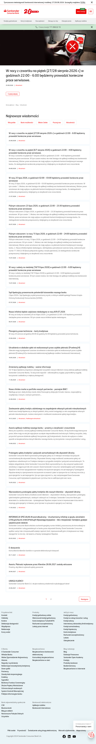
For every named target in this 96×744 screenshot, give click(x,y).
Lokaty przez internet (40, 626)
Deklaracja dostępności (9, 623)
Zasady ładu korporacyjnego (11, 674)
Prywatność (21, 730)
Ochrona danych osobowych (11, 688)
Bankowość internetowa (41, 708)
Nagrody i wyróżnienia (9, 663)
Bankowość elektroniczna (41, 702)
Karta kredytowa (70, 632)
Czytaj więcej (12, 93)
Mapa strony (81, 730)
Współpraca (5, 626)
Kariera (4, 620)
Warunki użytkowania (66, 730)
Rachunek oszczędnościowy (42, 623)
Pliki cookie (11, 730)
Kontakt (4, 615)
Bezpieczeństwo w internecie (74, 668)
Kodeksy (4, 677)
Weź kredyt (81, 11)
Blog (17, 105)
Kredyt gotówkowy (71, 615)
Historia (4, 660)
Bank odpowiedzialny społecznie (13, 702)
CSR (2, 705)
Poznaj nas (57, 122)
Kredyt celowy (69, 620)
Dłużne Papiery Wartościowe (12, 685)
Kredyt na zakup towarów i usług (76, 618)
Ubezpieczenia (66, 21)
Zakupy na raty (53, 21)
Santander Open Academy (73, 657)
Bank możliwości (27, 122)
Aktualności (23, 105)
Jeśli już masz (69, 612)
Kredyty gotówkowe (10, 21)
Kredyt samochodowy (72, 626)
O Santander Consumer (10, 651)
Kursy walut (5, 632)
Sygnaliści (5, 679)
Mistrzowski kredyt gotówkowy (43, 618)
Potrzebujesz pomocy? (83, 724)
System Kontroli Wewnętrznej (12, 691)
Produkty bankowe (71, 663)
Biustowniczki (6, 708)
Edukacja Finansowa (71, 654)
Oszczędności (39, 21)
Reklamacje (5, 629)
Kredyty (66, 660)
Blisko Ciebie (43, 122)
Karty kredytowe (26, 21)
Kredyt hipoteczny (70, 629)
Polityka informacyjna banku (11, 693)
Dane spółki (5, 668)
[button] (91, 26)
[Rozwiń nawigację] (90, 11)
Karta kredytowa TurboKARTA (43, 620)
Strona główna (10, 105)
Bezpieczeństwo (38, 648)
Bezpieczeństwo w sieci (41, 660)
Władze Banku (6, 654)
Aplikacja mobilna (81, 21)
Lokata (66, 637)
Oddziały (4, 618)
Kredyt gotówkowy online (41, 615)
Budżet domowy (70, 665)
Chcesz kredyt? (50, 27)
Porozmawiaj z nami (83, 726)
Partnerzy (5, 671)
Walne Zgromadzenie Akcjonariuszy (14, 657)
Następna (84, 599)
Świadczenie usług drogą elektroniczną (42, 730)
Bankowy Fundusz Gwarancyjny (13, 682)
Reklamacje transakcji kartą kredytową (15, 665)
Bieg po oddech (7, 710)
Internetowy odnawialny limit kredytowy (78, 623)
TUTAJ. (82, 2)
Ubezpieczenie (69, 640)
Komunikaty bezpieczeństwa (43, 657)
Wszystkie (11, 122)
